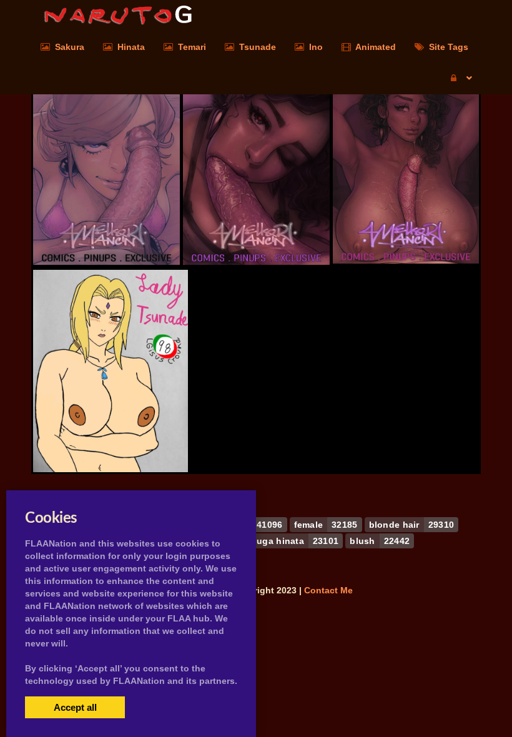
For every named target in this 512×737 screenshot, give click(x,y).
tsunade (110, 437)
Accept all (75, 707)
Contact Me (328, 590)
